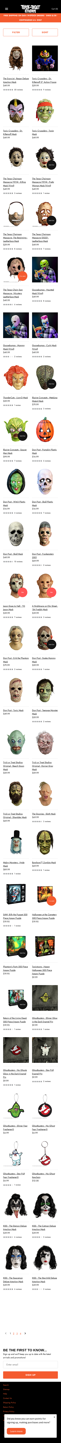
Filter (16, 32)
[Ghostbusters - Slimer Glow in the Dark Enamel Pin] (45, 998)
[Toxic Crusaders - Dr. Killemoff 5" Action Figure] (45, 58)
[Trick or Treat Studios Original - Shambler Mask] (16, 794)
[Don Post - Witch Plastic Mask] (16, 481)
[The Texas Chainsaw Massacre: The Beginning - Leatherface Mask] (16, 214)
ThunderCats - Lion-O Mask (15, 397)
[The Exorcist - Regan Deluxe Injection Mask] (16, 58)
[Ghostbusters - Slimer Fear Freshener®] (16, 1105)
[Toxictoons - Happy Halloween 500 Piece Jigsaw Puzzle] (45, 946)
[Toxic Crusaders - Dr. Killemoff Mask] (16, 110)
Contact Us (7, 1398)
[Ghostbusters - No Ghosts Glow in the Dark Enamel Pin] (16, 1050)
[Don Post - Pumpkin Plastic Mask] (45, 429)
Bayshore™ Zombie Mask (44, 862)
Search (6, 1385)
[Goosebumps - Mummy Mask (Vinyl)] (16, 325)
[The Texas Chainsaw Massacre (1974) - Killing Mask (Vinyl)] (16, 158)
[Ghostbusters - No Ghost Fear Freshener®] (45, 1105)
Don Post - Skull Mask (13, 554)
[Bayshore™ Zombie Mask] (45, 842)
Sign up (30, 1374)
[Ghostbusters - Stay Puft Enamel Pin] (45, 1050)
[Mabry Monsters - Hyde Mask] (16, 842)
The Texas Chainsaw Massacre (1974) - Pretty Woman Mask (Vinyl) (43, 182)
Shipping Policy (9, 1402)
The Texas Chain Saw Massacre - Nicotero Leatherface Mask (13, 293)
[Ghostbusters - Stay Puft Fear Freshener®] (16, 1153)
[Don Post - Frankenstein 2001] (45, 534)
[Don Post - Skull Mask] (16, 534)
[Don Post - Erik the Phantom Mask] (16, 638)
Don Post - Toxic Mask (13, 710)
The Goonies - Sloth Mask (44, 813)
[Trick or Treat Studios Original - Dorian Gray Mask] (45, 742)
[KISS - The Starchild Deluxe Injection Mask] (45, 1258)
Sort (45, 32)
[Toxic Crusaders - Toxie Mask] (45, 110)
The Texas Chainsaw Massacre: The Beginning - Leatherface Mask (15, 238)
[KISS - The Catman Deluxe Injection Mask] (45, 1206)
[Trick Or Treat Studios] (30, 9)
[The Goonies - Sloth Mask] (45, 794)
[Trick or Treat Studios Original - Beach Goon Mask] (16, 742)
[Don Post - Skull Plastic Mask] (45, 481)
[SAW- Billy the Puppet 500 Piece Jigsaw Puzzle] (16, 894)
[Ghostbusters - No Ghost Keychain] (45, 1153)
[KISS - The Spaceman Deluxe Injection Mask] (16, 1258)
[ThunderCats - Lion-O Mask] (16, 377)
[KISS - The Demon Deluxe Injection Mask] (16, 1206)
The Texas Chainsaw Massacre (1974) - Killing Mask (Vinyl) (14, 182)
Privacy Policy (8, 1411)
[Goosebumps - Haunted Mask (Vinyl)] (45, 269)
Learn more (16, 1431)
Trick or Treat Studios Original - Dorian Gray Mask (42, 766)
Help (5, 1393)
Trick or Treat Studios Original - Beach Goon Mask (13, 766)
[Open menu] (6, 8)
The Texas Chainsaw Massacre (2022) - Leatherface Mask (41, 238)
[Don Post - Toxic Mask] (16, 690)
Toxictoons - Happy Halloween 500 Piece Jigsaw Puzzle (42, 970)
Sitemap (6, 1389)
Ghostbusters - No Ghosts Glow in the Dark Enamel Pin (15, 1074)
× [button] (54, 1417)
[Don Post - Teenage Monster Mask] (45, 690)
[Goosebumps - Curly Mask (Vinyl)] (45, 325)
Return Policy (8, 1407)
